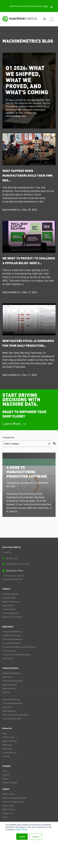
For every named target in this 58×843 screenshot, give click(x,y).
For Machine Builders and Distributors (18, 647)
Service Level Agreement (13, 801)
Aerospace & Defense (11, 673)
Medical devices (9, 688)
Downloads (7, 745)
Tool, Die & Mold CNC (11, 718)
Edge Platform (8, 605)
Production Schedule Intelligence (16, 654)
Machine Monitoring (10, 601)
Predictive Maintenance (12, 639)
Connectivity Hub (9, 752)
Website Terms (8, 809)
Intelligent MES (9, 597)
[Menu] (52, 19)
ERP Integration (9, 711)
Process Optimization (11, 643)
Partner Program (9, 782)
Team (4, 771)
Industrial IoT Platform (12, 617)
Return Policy (8, 805)
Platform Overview (10, 594)
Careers (5, 775)
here (46, 6)
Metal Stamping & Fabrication (15, 714)
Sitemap (6, 756)
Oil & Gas (6, 692)
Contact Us (7, 552)
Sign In (5, 817)
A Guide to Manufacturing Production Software (26, 472)
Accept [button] (22, 836)
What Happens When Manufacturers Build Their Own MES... (27, 175)
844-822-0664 (11, 558)
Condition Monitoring (11, 635)
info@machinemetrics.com (17, 564)
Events (5, 778)
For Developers (8, 650)
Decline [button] (35, 836)
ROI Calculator (8, 737)
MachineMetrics (11, 209)
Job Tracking (7, 658)
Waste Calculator (9, 741)
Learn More (11, 423)
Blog (4, 733)
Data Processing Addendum (14, 798)
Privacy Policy (21, 829)
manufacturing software (20, 482)
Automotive (7, 677)
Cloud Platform (9, 609)
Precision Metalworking (12, 703)
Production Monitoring (12, 631)
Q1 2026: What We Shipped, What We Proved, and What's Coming (27, 79)
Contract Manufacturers (12, 680)
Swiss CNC (7, 707)
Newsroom (7, 748)
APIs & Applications (10, 613)
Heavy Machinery (9, 684)
